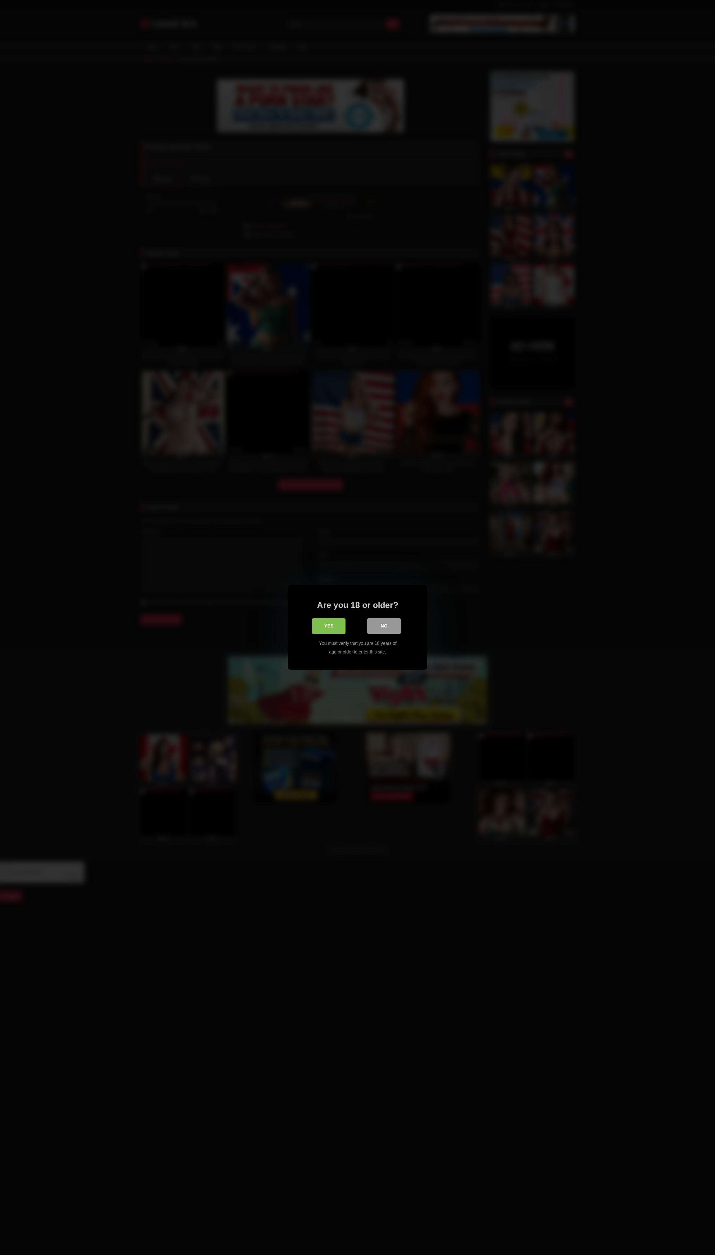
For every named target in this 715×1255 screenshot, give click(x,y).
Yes (328, 626)
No (384, 626)
